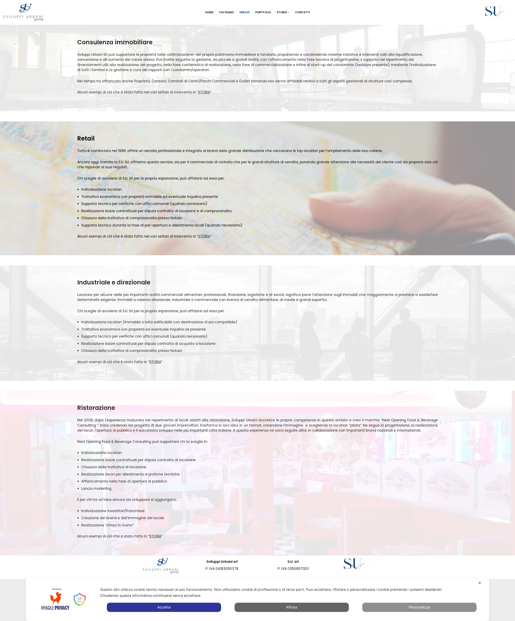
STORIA (204, 92)
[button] (288, 12)
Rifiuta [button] (291, 607)
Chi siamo (226, 12)
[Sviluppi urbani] (23, 12)
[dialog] (257, 599)
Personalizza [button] (419, 607)
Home (209, 12)
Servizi (244, 12)
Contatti (302, 12)
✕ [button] (479, 583)
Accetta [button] (164, 607)
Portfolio (263, 12)
